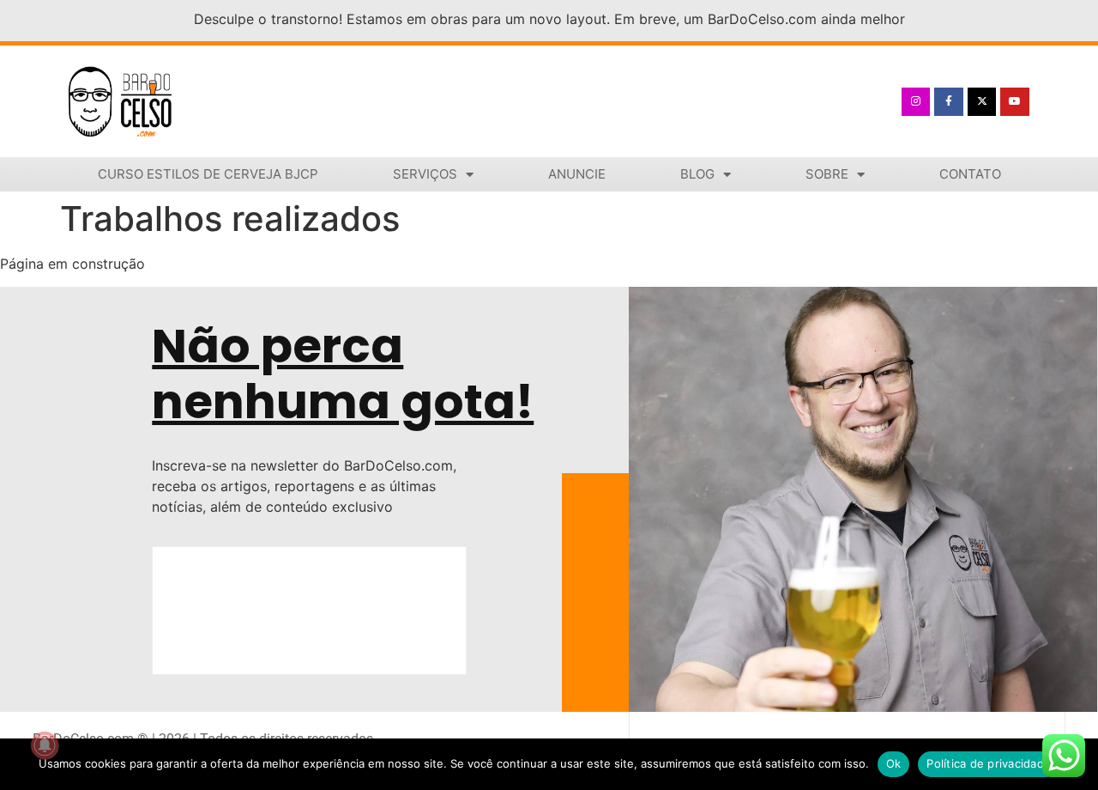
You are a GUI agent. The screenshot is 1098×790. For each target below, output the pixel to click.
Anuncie (577, 174)
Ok (894, 763)
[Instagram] (916, 102)
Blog (697, 174)
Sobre (826, 174)
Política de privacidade (988, 763)
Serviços (425, 174)
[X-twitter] (982, 102)
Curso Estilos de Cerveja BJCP (208, 174)
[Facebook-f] (948, 102)
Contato (970, 174)
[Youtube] (1014, 102)
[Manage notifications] (44, 745)
